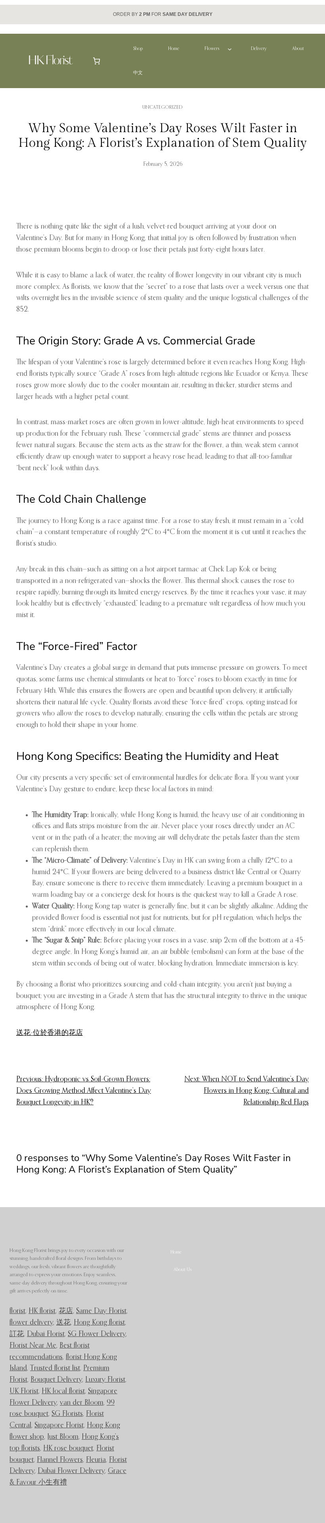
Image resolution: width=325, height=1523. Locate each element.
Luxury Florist (105, 1379)
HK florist (42, 1311)
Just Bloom (62, 1436)
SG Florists (67, 1413)
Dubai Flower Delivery (71, 1471)
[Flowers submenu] (230, 49)
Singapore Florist (59, 1425)
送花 (63, 1322)
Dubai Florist (46, 1334)
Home (176, 1252)
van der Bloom (81, 1402)
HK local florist (63, 1391)
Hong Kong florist (99, 1322)
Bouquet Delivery (56, 1379)
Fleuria (96, 1459)
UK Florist (24, 1391)
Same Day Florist (101, 1311)
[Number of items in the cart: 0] (96, 61)
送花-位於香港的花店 (49, 1032)
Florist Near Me (33, 1345)
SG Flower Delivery (97, 1334)
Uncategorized (162, 107)
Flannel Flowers (60, 1459)
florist (17, 1311)
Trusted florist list (55, 1368)
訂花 (17, 1334)
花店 (66, 1311)
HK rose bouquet (68, 1448)
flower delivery (31, 1322)
